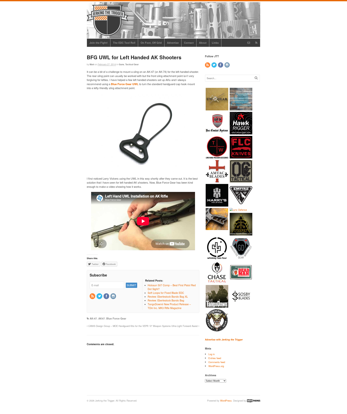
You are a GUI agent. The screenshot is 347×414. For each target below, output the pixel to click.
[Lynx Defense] (238, 209)
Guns (121, 64)
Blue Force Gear (116, 318)
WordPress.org (216, 366)
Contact (189, 42)
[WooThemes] (253, 400)
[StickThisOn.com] (241, 282)
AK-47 (93, 318)
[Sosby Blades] (241, 306)
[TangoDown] (217, 306)
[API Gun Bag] (241, 108)
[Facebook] (107, 296)
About (203, 42)
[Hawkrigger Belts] (241, 132)
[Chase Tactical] (217, 282)
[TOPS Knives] (241, 233)
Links (215, 42)
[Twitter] (100, 296)
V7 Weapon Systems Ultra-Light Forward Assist (173, 326)
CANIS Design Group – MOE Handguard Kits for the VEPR (118, 326)
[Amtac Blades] (217, 180)
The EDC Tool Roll (124, 42)
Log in (211, 354)
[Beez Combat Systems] (217, 132)
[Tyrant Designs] (217, 228)
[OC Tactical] (241, 180)
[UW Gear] (217, 108)
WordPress (226, 400)
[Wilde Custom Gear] (217, 330)
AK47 (101, 318)
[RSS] (93, 296)
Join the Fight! (98, 42)
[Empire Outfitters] (241, 204)
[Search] (256, 77)
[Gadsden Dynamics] (241, 257)
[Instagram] (113, 296)
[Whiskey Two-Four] (217, 257)
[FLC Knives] (241, 156)
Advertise (173, 42)
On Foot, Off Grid (151, 42)
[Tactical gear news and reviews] (107, 34)
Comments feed (216, 362)
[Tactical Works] (217, 156)
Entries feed (214, 358)
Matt (92, 64)
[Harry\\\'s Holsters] (217, 204)
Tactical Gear (132, 64)
